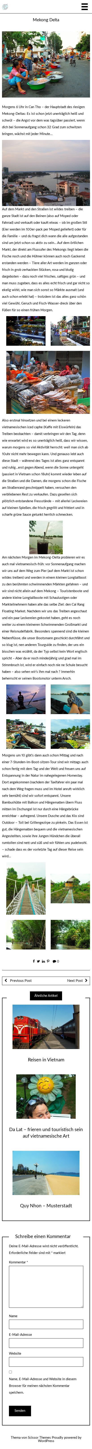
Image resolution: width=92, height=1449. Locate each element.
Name (13, 1316)
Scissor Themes (39, 1437)
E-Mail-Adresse (20, 1334)
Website (15, 1353)
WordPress (46, 1441)
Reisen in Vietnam (46, 1060)
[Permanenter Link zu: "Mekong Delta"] (46, 64)
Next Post (75, 980)
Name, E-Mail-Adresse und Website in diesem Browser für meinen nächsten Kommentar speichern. (42, 1385)
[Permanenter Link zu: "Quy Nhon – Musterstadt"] (46, 1173)
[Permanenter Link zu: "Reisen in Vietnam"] (46, 1027)
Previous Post (20, 980)
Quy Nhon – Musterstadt (46, 1206)
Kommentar (18, 1262)
